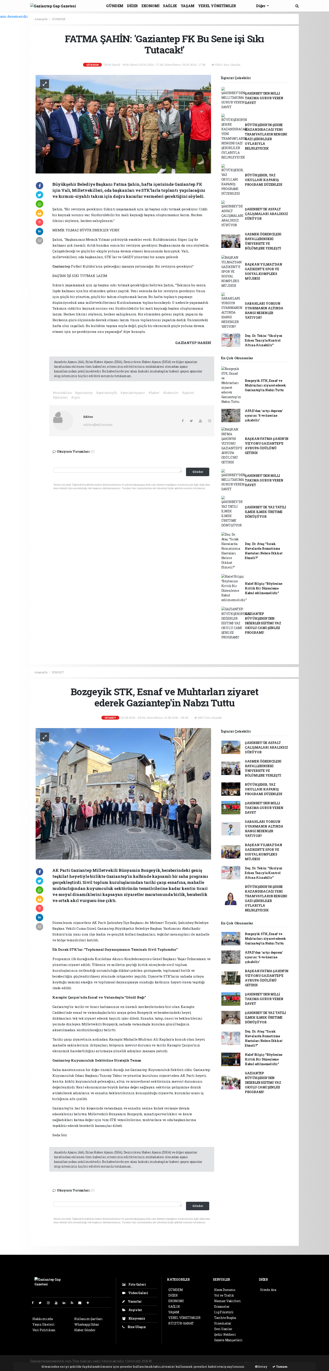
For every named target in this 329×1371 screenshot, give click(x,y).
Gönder (197, 471)
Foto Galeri (137, 1284)
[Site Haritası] (81, 1303)
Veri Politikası (44, 1330)
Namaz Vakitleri (227, 1301)
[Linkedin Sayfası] (66, 1303)
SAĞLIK (170, 5)
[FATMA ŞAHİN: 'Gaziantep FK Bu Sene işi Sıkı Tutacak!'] (123, 124)
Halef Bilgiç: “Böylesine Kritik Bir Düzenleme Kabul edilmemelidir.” (263, 588)
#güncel (188, 393)
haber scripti (207, 1361)
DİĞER (132, 5)
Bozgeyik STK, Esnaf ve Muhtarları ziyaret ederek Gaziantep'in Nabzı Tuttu (265, 385)
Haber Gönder (85, 1330)
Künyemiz (136, 1318)
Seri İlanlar (223, 1329)
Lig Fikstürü (223, 1312)
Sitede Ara (268, 1290)
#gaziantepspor (132, 393)
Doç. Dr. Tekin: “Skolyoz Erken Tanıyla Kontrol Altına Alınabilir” (263, 340)
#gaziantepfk (106, 393)
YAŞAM (187, 5)
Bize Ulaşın (136, 1327)
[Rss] (74, 1303)
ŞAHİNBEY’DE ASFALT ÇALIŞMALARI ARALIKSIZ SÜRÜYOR (266, 214)
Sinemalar (222, 1323)
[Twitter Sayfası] (42, 1303)
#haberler (171, 393)
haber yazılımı (164, 1361)
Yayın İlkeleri (43, 1324)
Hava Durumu (224, 1290)
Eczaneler (222, 1306)
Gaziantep (61, 266)
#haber (154, 393)
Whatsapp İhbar (86, 1324)
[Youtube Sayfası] (58, 1303)
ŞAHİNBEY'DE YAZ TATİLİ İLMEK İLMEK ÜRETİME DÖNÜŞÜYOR (265, 512)
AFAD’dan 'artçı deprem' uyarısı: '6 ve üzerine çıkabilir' (264, 415)
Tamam (281, 1367)
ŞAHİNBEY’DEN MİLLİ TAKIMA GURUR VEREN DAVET (264, 98)
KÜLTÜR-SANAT (181, 1323)
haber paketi (187, 1361)
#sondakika (62, 393)
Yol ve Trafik (224, 1295)
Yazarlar (134, 1301)
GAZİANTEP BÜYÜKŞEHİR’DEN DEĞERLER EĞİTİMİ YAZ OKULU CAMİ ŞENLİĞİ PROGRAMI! (263, 623)
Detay (262, 1367)
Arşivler (135, 1310)
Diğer (261, 5)
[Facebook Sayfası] (34, 1303)
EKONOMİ (150, 5)
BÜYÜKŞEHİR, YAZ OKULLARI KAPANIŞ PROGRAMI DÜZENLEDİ (263, 180)
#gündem (60, 397)
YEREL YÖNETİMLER (217, 5)
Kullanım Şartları (88, 1319)
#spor (75, 397)
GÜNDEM (114, 5)
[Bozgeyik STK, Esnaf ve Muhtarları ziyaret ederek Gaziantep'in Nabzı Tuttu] (123, 793)
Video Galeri (138, 1293)
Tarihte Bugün (225, 1318)
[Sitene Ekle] (90, 1303)
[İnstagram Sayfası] (50, 1303)
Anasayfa (41, 19)
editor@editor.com (98, 424)
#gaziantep (84, 393)
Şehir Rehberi (225, 1334)
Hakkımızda (42, 1319)
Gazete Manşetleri (228, 1340)
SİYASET (58, 672)
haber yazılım (229, 1361)
